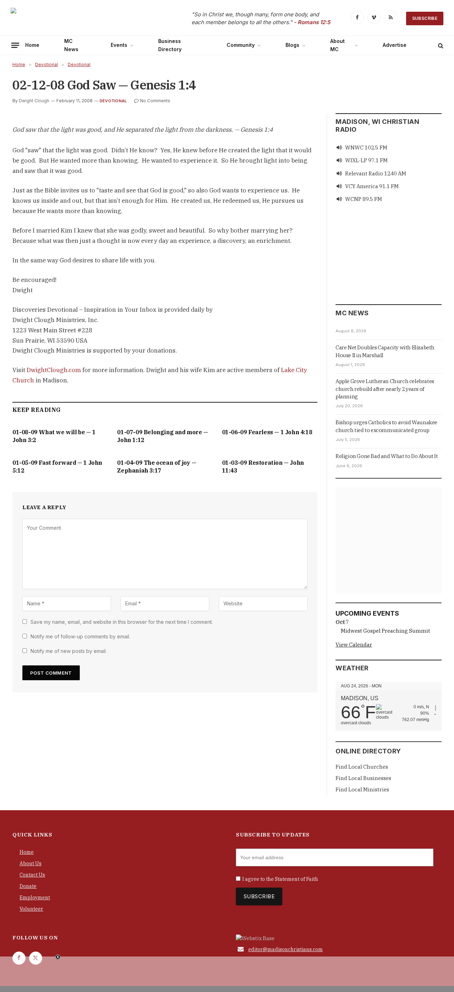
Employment (35, 897)
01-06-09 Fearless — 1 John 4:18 (267, 432)
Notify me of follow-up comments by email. (80, 636)
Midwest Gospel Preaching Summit (385, 630)
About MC (337, 45)
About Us (30, 863)
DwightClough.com (54, 370)
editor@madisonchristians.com (285, 949)
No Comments (155, 100)
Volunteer (31, 909)
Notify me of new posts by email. (69, 651)
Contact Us (32, 875)
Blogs (292, 45)
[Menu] (15, 45)
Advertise (394, 45)
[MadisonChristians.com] (73, 18)
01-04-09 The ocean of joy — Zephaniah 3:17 (156, 466)
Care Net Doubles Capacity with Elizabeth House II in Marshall (385, 351)
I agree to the (280, 879)
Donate (28, 886)
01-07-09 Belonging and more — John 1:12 (162, 436)
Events (119, 45)
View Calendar (354, 644)
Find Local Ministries (362, 789)
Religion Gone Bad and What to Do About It (387, 456)
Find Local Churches (362, 766)
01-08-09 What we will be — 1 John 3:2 (54, 436)
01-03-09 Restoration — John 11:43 (263, 466)
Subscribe (424, 18)
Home (32, 45)
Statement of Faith (296, 879)
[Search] (440, 45)
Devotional (113, 100)
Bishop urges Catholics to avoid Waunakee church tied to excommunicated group (386, 426)
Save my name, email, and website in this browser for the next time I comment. (122, 622)
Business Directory (170, 45)
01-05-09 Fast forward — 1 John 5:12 (57, 466)
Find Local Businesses (363, 778)
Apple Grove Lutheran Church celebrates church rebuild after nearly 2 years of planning (385, 389)
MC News (71, 45)
